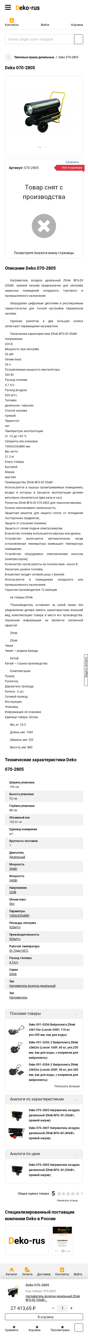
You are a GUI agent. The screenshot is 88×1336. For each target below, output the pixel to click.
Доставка (44, 1274)
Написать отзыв (67, 1200)
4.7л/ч (13, 962)
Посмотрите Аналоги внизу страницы (44, 253)
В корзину (45, 1317)
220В (12, 892)
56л (11, 904)
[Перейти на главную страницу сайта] (36, 7)
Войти (45, 25)
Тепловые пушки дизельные (34, 57)
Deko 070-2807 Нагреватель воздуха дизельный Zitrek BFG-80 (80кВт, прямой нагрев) (54, 1133)
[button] (40, 147)
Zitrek (13, 974)
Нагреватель (18, 997)
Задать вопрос (86, 667)
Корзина (77, 25)
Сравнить (12, 1330)
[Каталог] (8, 7)
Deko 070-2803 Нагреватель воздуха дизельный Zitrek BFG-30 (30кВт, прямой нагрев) (54, 1115)
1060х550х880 (19, 915)
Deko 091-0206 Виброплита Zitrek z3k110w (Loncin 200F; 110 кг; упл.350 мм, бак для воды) (52, 1030)
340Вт (13, 880)
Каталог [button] (11, 1274)
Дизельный (17, 857)
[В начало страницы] (79, 1327)
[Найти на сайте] (78, 39)
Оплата (27, 1274)
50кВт (13, 869)
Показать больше (67, 1086)
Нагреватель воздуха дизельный (32, 986)
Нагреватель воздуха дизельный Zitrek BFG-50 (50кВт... (53, 1298)
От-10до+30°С (18, 950)
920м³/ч (15, 927)
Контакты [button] (12, 25)
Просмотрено (60, 1330)
